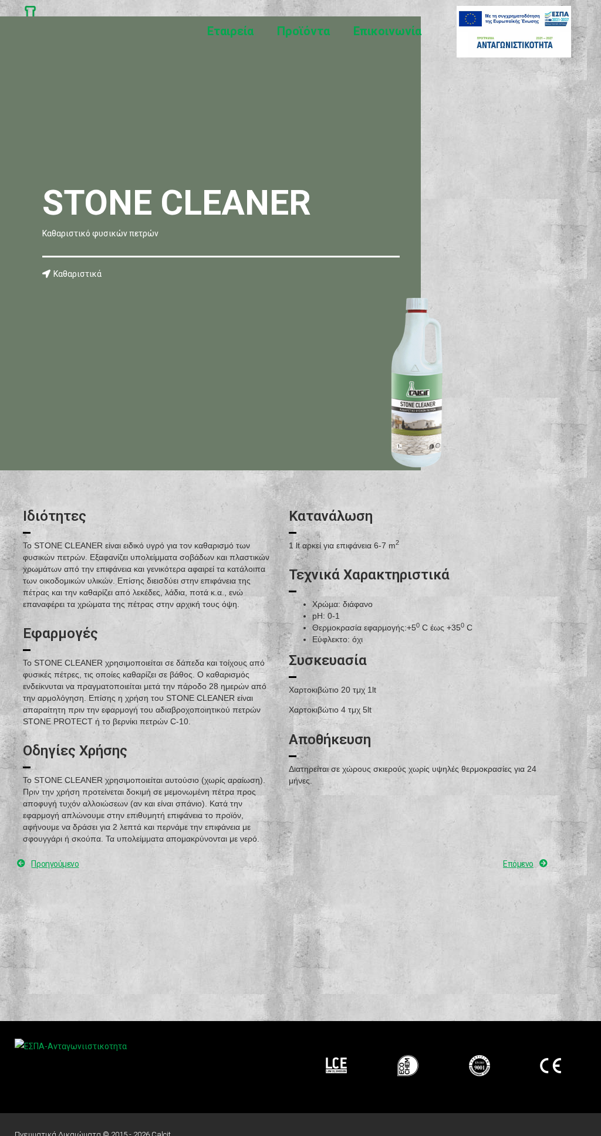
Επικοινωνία (387, 31)
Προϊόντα (303, 31)
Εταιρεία (230, 31)
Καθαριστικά (77, 274)
